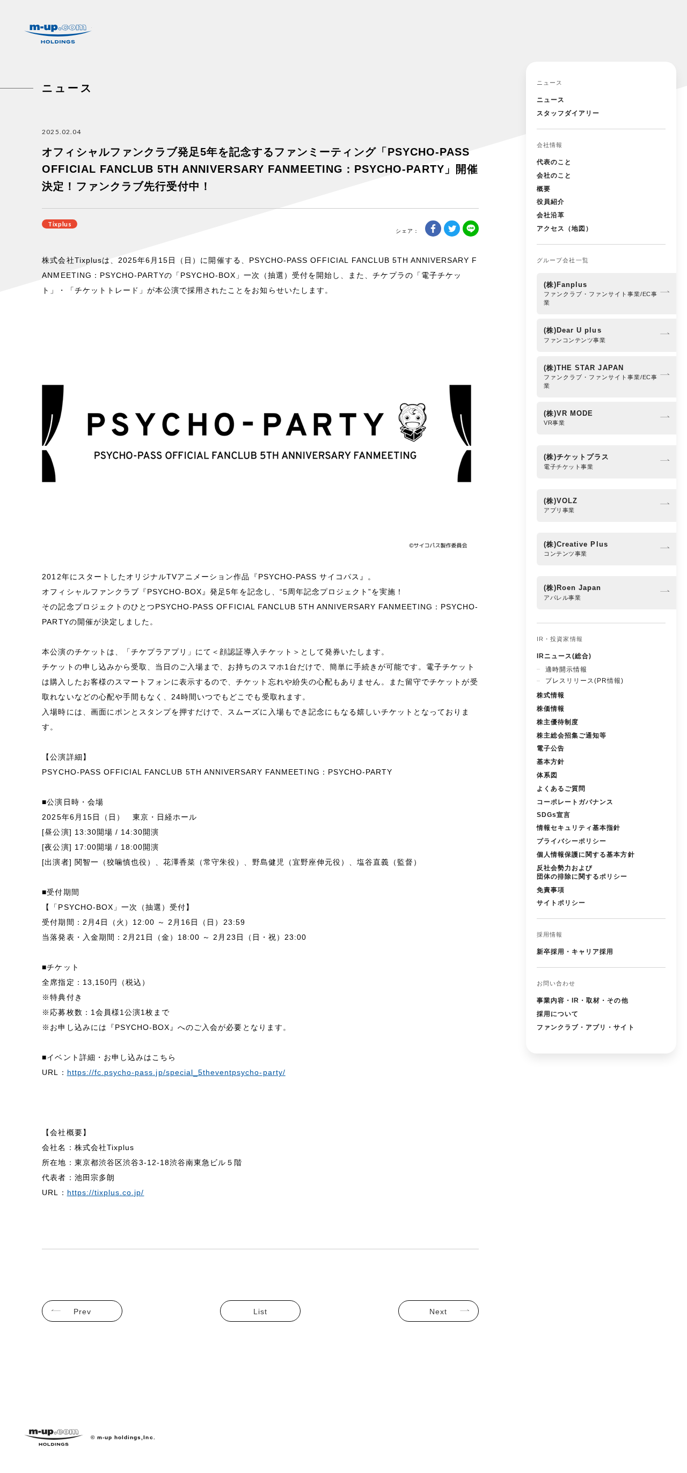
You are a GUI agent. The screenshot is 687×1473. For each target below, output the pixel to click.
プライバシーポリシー (571, 841)
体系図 (547, 775)
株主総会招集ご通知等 (571, 735)
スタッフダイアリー (568, 113)
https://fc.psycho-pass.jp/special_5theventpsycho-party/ (176, 1072)
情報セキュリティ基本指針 (578, 827)
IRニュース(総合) (564, 656)
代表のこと (554, 162)
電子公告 (551, 748)
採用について (558, 1014)
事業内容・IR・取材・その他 (582, 1000)
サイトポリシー (561, 903)
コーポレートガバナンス (575, 802)
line (471, 228)
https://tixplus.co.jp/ (105, 1192)
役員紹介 (551, 201)
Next (438, 1311)
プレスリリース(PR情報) (584, 680)
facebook (433, 228)
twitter (452, 228)
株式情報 (551, 695)
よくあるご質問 (561, 788)
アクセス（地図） (565, 228)
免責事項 (551, 890)
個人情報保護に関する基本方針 (586, 854)
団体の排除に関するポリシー (582, 872)
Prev (82, 1311)
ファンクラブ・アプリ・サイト (586, 1027)
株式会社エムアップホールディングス (58, 34)
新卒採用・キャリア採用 (575, 951)
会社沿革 (551, 215)
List (260, 1311)
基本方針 (551, 761)
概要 (544, 189)
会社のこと (554, 175)
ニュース (551, 100)
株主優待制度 (558, 722)
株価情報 (551, 708)
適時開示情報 (566, 669)
